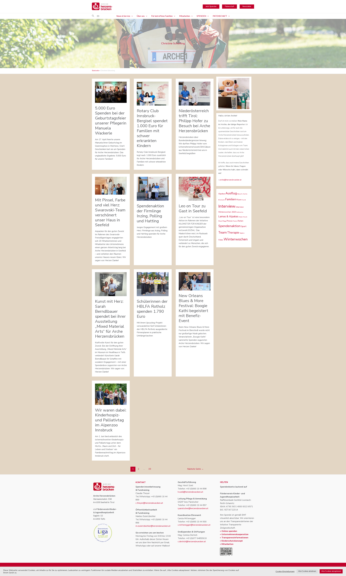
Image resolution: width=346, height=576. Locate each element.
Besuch (239, 194)
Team (222, 232)
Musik (245, 217)
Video (220, 240)
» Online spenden (228, 531)
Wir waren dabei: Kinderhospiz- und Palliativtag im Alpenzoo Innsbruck (110, 420)
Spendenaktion (229, 226)
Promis (235, 221)
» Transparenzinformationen (234, 537)
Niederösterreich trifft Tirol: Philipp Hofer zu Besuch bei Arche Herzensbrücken (194, 121)
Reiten (240, 221)
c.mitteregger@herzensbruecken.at (194, 525)
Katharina (239, 212)
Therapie (233, 232)
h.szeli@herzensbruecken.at (190, 492)
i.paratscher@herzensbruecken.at (193, 508)
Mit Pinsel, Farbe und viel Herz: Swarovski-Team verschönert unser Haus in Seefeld (110, 212)
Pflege (224, 221)
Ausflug (231, 193)
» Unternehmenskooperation (234, 534)
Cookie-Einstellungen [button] (285, 571)
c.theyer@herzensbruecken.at (149, 503)
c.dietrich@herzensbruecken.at (192, 541)
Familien (230, 199)
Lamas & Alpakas (228, 216)
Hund (244, 200)
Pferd (220, 221)
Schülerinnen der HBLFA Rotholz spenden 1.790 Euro (152, 309)
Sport (243, 226)
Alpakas (221, 193)
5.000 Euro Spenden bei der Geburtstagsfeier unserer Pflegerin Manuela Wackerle (110, 120)
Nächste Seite (195, 468)
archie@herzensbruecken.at (230, 180)
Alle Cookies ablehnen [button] (307, 571)
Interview (226, 206)
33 (149, 468)
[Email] (98, 16)
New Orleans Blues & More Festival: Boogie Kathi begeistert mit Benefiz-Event (193, 308)
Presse (229, 221)
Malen (241, 217)
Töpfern (241, 233)
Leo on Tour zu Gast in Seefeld (193, 208)
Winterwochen (236, 239)
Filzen (239, 199)
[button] (131, 16)
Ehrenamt (221, 200)
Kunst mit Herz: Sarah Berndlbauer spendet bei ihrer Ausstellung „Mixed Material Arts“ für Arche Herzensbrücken (110, 319)
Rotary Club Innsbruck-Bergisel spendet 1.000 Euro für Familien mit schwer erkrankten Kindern (152, 128)
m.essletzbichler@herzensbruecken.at (153, 526)
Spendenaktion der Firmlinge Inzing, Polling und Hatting (150, 213)
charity (245, 194)
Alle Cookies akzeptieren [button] (331, 571)
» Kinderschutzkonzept (231, 541)
